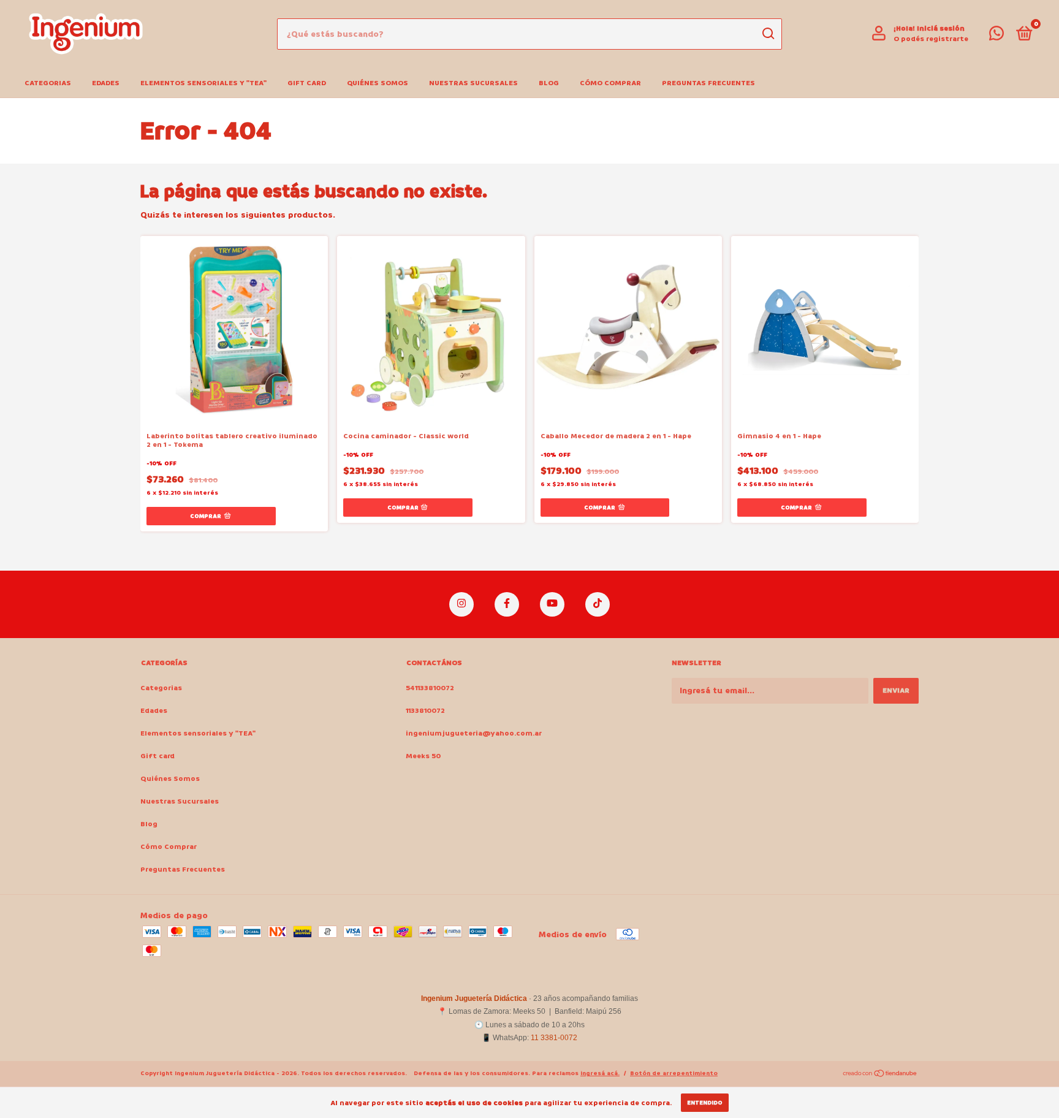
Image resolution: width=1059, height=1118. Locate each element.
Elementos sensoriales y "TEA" (203, 83)
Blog (549, 83)
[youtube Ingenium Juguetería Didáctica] (552, 604)
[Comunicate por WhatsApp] (996, 36)
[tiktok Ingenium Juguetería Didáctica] (597, 604)
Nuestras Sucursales (473, 83)
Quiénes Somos (377, 83)
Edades (106, 83)
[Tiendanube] (880, 1075)
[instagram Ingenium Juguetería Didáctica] (461, 604)
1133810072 (425, 710)
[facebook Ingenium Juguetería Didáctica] (507, 604)
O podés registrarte (931, 39)
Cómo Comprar (610, 83)
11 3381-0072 (554, 1037)
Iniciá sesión (941, 28)
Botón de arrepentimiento (674, 1073)
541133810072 (430, 688)
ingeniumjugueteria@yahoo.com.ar (474, 733)
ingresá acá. (600, 1073)
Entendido (705, 1102)
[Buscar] (767, 34)
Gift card (306, 83)
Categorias (48, 83)
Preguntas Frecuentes (708, 83)
